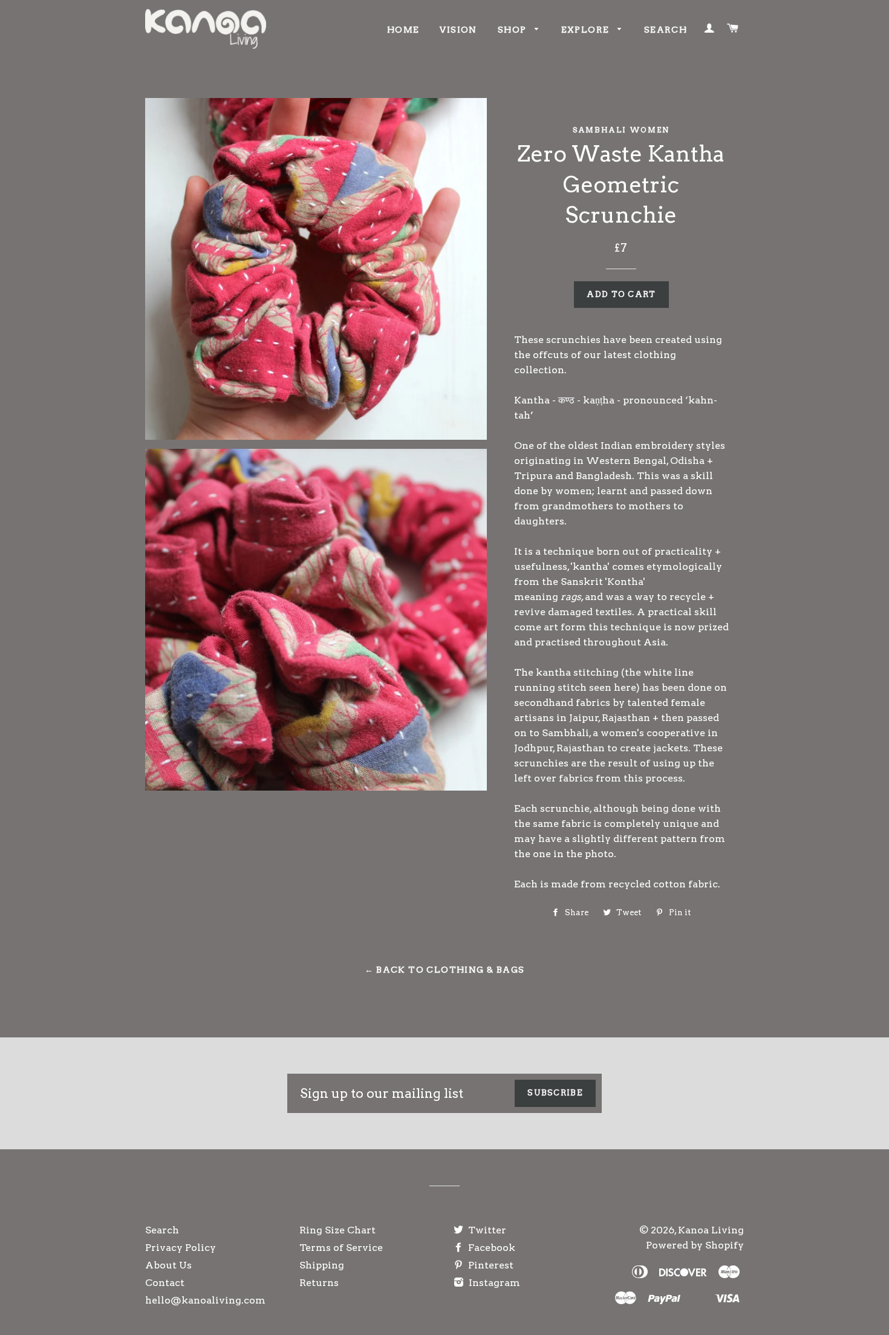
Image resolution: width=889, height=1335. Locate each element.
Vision (458, 29)
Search (665, 29)
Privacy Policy (180, 1247)
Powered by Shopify (695, 1245)
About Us (168, 1265)
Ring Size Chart (337, 1230)
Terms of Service (341, 1247)
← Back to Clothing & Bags (445, 969)
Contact (164, 1282)
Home (403, 29)
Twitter (486, 1230)
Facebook (490, 1247)
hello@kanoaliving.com (205, 1300)
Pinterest (489, 1265)
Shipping (321, 1265)
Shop (513, 29)
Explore (586, 29)
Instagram (493, 1282)
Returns (319, 1282)
